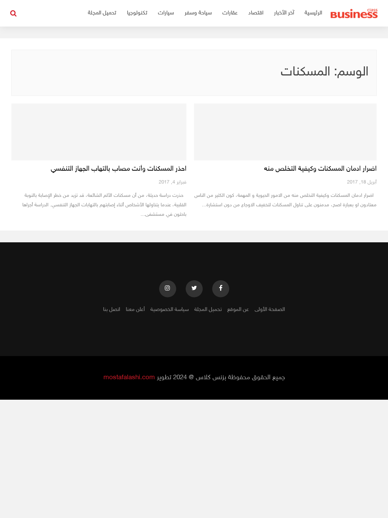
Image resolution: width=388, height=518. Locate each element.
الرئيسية (313, 13)
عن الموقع (238, 309)
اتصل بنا (111, 309)
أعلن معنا (135, 309)
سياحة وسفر (198, 13)
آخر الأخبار (284, 13)
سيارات (166, 13)
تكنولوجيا (137, 13)
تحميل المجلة (102, 13)
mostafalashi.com (129, 377)
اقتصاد (255, 13)
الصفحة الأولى (270, 309)
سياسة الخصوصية (169, 309)
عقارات (230, 13)
